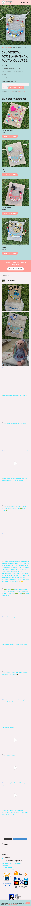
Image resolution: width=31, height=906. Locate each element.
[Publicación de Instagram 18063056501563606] (15, 463)
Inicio (3, 47)
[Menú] (18, 2)
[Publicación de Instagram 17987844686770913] (15, 325)
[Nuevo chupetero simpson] (15, 629)
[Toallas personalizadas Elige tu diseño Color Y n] (15, 684)
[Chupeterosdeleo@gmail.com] (3, 861)
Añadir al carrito (16, 87)
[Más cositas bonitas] (15, 740)
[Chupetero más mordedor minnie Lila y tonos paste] (15, 712)
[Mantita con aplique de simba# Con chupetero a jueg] (15, 795)
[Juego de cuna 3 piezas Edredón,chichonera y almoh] (15, 518)
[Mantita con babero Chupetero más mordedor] (15, 657)
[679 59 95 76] (3, 858)
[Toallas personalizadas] (15, 767)
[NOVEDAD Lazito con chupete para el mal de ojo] (15, 601)
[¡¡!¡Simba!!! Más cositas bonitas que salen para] (15, 491)
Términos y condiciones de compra (11, 863)
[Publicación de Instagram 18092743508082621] (15, 297)
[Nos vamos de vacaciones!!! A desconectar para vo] (15, 574)
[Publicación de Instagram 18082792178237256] (15, 408)
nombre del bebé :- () (9, 81)
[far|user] (24, 2)
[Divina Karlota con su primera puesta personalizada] (15, 823)
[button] (10, 136)
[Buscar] (21, 2)
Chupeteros (8, 47)
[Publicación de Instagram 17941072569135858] (15, 352)
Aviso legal (5, 865)
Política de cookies (7, 867)
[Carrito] (27, 2)
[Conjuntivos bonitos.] (15, 546)
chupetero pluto (21, 91)
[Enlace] (7, 2)
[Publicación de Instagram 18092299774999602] (15, 380)
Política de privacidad (8, 869)
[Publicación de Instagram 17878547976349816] (15, 435)
